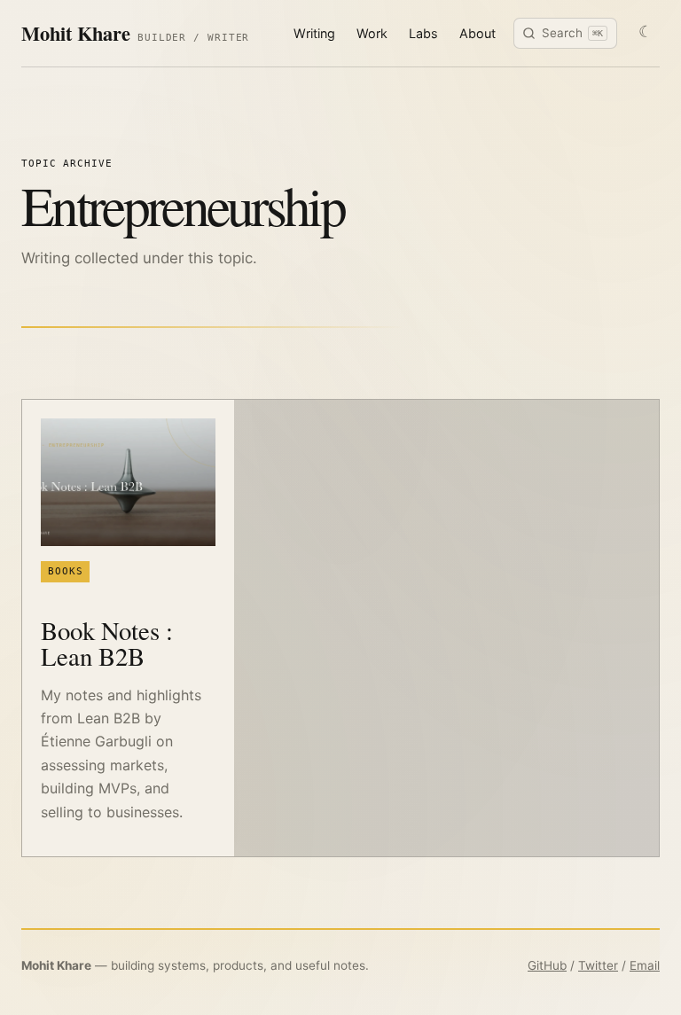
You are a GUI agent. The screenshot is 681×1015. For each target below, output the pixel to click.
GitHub (547, 965)
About (477, 33)
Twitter (598, 965)
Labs (423, 33)
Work (371, 33)
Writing (314, 33)
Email (645, 965)
